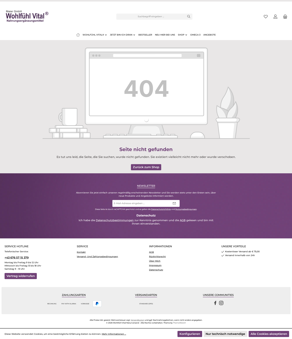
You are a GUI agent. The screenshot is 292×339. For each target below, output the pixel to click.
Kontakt (81, 252)
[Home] (78, 35)
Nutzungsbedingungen (186, 209)
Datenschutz (156, 269)
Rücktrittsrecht (157, 256)
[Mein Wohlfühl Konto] (275, 16)
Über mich (154, 261)
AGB (183, 220)
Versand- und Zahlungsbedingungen (97, 256)
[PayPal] (97, 303)
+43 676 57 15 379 (17, 257)
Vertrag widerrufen (21, 276)
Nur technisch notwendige (225, 334)
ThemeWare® (179, 323)
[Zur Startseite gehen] (27, 16)
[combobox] (150, 17)
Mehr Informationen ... (114, 334)
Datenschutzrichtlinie (161, 209)
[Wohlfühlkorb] (284, 16)
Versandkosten (137, 320)
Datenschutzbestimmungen (115, 220)
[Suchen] (188, 17)
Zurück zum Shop (146, 167)
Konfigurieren (189, 334)
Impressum (155, 265)
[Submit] (174, 203)
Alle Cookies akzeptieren (269, 334)
